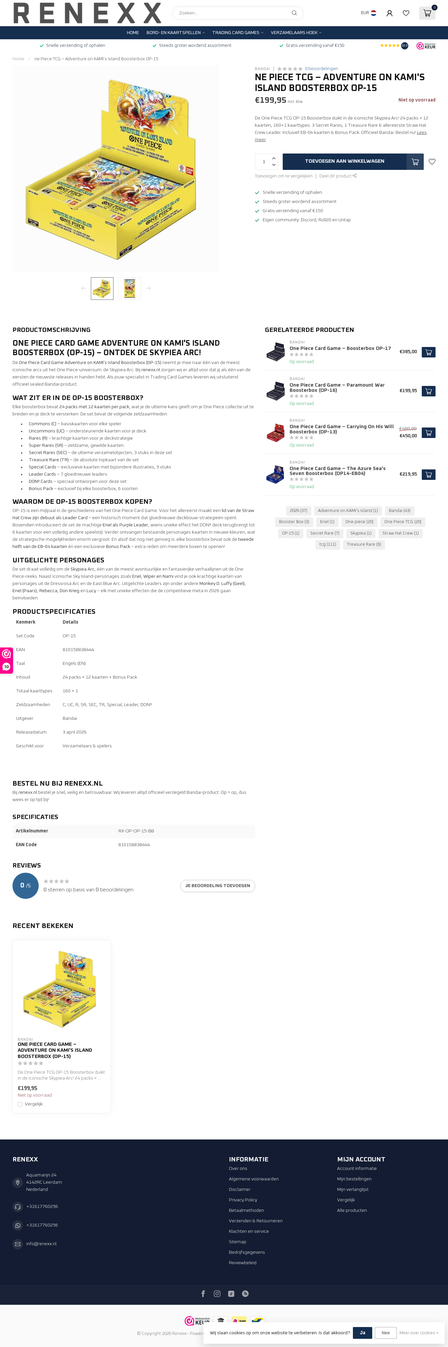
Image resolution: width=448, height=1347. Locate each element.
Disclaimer (240, 1189)
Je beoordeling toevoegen (217, 885)
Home (133, 32)
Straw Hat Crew (400, 533)
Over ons (238, 1168)
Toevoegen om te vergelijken (284, 176)
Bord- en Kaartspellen (174, 32)
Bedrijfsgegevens (247, 1252)
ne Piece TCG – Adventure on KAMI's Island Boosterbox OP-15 (96, 59)
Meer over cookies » (418, 1333)
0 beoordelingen (321, 69)
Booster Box (294, 522)
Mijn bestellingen (354, 1179)
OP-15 (290, 533)
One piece (359, 522)
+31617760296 (42, 1206)
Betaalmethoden (246, 1210)
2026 (298, 511)
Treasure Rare (364, 544)
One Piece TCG (402, 522)
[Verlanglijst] (406, 13)
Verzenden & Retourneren (256, 1221)
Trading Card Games (235, 32)
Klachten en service (249, 1231)
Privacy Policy (243, 1200)
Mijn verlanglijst (353, 1189)
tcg (327, 544)
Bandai (262, 69)
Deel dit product (336, 176)
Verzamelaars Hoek (294, 32)
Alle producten (352, 1210)
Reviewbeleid (242, 1263)
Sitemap (237, 1242)
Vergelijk (34, 1104)
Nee (386, 1333)
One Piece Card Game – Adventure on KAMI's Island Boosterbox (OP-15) (55, 1050)
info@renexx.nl (41, 1244)
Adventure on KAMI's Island (348, 511)
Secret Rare (324, 533)
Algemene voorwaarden (254, 1179)
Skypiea (361, 533)
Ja (362, 1333)
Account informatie (357, 1168)
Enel (327, 522)
